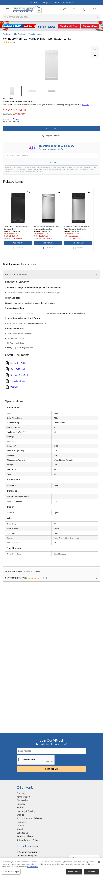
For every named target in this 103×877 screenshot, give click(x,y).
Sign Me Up (51, 768)
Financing (22, 821)
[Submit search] (96, 17)
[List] (64, 9)
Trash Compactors (35, 34)
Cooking (21, 793)
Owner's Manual (17, 369)
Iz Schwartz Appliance (28, 851)
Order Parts (35, 2)
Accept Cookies (74, 872)
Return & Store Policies (28, 839)
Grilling (20, 807)
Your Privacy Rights (11, 872)
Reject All (91, 872)
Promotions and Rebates (29, 818)
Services (21, 825)
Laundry (21, 803)
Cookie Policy (32, 867)
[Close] (99, 862)
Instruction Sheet (17, 381)
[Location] (74, 9)
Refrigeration (23, 796)
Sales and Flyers (25, 836)
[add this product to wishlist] (95, 55)
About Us (21, 829)
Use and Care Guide (19, 375)
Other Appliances (20, 34)
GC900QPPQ (14, 121)
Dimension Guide (18, 363)
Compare (19, 248)
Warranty (14, 387)
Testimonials (67, 2)
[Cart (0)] (94, 9)
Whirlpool (16, 119)
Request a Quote (51, 2)
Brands (20, 814)
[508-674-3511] (84, 9)
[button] (8, 9)
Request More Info (53, 136)
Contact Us (22, 832)
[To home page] (27, 9)
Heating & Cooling (26, 811)
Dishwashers (23, 800)
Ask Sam (51, 163)
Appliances (7, 34)
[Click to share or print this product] (95, 48)
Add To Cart (52, 129)
